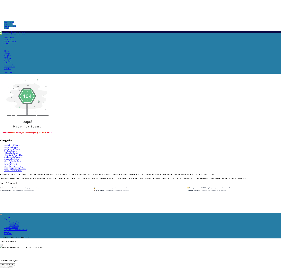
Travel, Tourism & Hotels (13, 171)
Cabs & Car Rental (11, 153)
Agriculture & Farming (12, 145)
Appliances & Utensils (12, 149)
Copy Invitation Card (7, 264)
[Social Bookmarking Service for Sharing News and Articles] (12, 32)
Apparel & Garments (11, 147)
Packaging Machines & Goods (15, 169)
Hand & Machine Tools (12, 161)
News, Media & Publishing (13, 167)
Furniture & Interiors (11, 159)
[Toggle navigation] (1, 214)
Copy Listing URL (6, 267)
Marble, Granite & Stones (13, 165)
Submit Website (9, 72)
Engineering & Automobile (13, 157)
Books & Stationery (11, 151)
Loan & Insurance (10, 163)
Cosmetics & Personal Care (13, 155)
